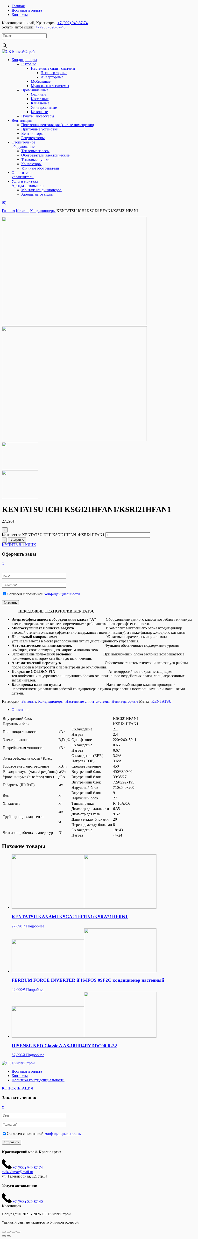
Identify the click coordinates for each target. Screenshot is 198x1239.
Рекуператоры (33, 138)
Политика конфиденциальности (38, 1080)
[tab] (104, 710)
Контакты (20, 15)
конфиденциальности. (62, 594)
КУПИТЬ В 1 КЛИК (19, 545)
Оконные (38, 94)
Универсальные (44, 107)
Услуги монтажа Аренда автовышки (28, 183)
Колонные (39, 112)
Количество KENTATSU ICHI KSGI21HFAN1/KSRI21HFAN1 (53, 535)
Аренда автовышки (37, 194)
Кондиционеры (24, 60)
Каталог (22, 211)
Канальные (40, 103)
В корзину (17, 540)
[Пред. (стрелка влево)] (4, 1236)
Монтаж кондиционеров (41, 190)
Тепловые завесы (35, 151)
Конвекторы (31, 164)
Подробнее (35, 926)
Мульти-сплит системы (50, 86)
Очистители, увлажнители (23, 174)
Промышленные (34, 90)
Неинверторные (54, 73)
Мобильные (40, 81)
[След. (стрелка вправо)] (9, 1236)
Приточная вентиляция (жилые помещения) (57, 125)
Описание (20, 710)
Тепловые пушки (35, 159)
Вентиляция (22, 120)
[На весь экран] (13, 1231)
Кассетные (40, 99)
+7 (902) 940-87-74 (72, 23)
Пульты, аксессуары (37, 116)
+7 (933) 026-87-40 (50, 27)
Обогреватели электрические (45, 155)
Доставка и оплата (27, 10)
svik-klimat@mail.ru (17, 1172)
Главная (18, 6)
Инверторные (52, 77)
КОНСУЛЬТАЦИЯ (17, 1088)
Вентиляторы (32, 133)
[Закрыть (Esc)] (4, 1231)
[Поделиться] (9, 1231)
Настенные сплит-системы (53, 68)
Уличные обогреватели (40, 168)
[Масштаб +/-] (18, 1231)
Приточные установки (39, 129)
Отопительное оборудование (23, 144)
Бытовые (28, 64)
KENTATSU (161, 701)
